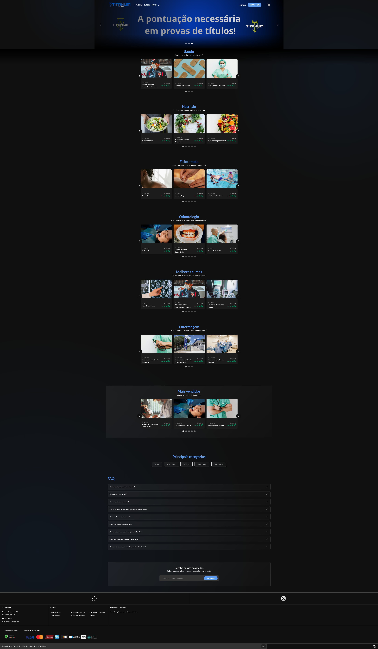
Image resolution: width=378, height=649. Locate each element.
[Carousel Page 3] (191, 43)
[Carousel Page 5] (194, 146)
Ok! (263, 646)
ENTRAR (243, 5)
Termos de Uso (55, 615)
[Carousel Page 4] (191, 146)
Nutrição (186, 464)
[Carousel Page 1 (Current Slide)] (186, 91)
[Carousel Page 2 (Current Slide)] (189, 43)
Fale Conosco (8, 618)
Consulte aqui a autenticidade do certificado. (124, 612)
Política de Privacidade (77, 612)
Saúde (157, 464)
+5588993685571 (9, 614)
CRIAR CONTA (254, 5)
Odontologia (202, 464)
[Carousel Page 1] (186, 43)
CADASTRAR (211, 578)
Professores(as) (56, 612)
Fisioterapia (171, 464)
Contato (92, 615)
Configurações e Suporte (97, 612)
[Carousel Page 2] (189, 91)
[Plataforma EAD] (374, 646)
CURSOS (147, 5)
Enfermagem (218, 464)
